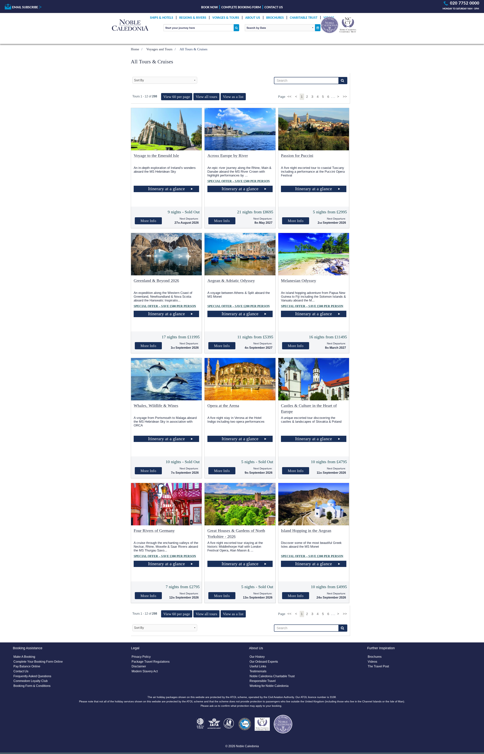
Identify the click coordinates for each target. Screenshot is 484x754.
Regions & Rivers (192, 18)
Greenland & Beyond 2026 (156, 280)
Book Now (209, 7)
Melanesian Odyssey (298, 280)
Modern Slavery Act (145, 671)
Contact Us (273, 7)
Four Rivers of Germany (154, 530)
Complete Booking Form (241, 7)
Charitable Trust (303, 18)
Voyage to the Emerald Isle (156, 155)
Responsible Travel (263, 681)
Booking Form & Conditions (31, 685)
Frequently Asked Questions (32, 676)
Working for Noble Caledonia (269, 685)
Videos (372, 661)
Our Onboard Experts (264, 661)
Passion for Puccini (297, 155)
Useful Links (258, 666)
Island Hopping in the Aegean (306, 530)
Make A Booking (24, 656)
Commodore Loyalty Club (30, 681)
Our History (257, 656)
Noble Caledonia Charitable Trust (272, 676)
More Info (148, 221)
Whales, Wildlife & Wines (156, 405)
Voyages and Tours (159, 49)
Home (135, 49)
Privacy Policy (141, 656)
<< (289, 97)
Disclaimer (139, 666)
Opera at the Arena (223, 405)
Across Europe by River (227, 155)
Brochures (275, 18)
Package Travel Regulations (151, 661)
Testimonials (258, 671)
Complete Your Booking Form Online (38, 661)
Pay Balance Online (26, 666)
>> (345, 97)
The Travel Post (378, 666)
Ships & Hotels (161, 18)
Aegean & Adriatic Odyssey (231, 280)
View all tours (206, 97)
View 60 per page (176, 97)
